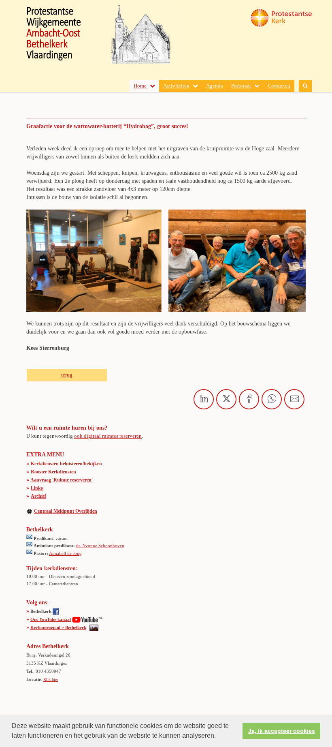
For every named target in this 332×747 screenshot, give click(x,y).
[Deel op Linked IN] (204, 399)
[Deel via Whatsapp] (272, 399)
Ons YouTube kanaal (50, 619)
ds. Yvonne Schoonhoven (100, 545)
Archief (38, 496)
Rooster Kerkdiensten (53, 472)
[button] (218, 736)
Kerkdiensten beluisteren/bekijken (66, 464)
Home (140, 86)
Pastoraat (241, 86)
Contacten (279, 86)
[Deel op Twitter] (226, 399)
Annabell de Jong (65, 553)
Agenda (214, 86)
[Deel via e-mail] (294, 399)
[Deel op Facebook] (249, 399)
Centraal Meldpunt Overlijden (65, 511)
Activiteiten (176, 86)
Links (37, 488)
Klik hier (50, 679)
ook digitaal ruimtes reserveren (108, 436)
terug (66, 375)
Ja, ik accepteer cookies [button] (281, 731)
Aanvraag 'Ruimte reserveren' (61, 480)
